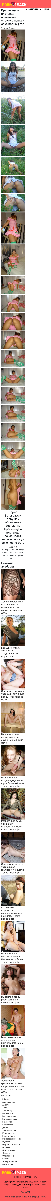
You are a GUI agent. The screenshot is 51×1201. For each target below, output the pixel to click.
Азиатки (6, 1105)
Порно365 (25, 1192)
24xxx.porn (19, 1177)
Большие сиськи (10, 1119)
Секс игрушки (9, 1150)
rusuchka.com (8, 1102)
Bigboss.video (32, 9)
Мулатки (6, 1141)
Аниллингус (8, 1110)
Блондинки (7, 1113)
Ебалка (5, 1099)
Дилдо (5, 1127)
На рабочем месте (11, 1144)
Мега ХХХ (13, 547)
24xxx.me (44, 9)
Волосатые (7, 1124)
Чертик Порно (8, 28)
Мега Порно (8, 1164)
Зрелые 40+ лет (9, 1130)
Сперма (6, 1153)
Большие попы (9, 1116)
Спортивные (8, 1156)
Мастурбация (8, 1136)
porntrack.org (22, 1182)
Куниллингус (8, 1133)
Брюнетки (7, 1122)
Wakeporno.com (9, 1161)
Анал (4, 1107)
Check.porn (31, 1177)
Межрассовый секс (11, 1139)
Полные (6, 1147)
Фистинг (6, 1158)
